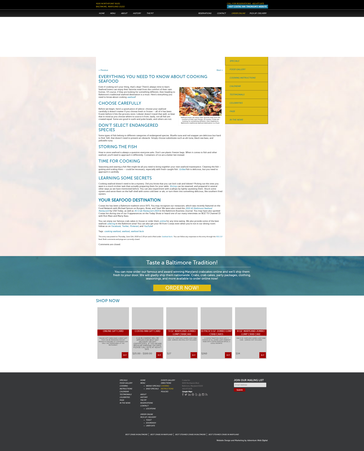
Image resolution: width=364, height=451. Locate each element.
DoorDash (151, 423)
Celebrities (235, 103)
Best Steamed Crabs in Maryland (223, 435)
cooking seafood (112, 231)
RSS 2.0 (219, 237)
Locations (151, 409)
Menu (112, 13)
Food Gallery (237, 69)
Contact (221, 13)
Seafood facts (167, 237)
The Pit (150, 13)
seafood (126, 231)
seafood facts (137, 231)
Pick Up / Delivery (258, 13)
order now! (182, 288)
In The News (236, 120)
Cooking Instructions (242, 78)
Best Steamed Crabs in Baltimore (190, 435)
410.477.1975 (258, 4)
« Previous (103, 70)
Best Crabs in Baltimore (136, 435)
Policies (164, 392)
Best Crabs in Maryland (161, 435)
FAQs (232, 111)
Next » (219, 70)
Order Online (238, 13)
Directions (166, 383)
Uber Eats (150, 426)
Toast (148, 420)
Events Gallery (168, 380)
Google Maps (187, 392)
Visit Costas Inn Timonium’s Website (247, 7)
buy (125, 355)
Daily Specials (152, 389)
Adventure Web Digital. (257, 440)
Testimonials (236, 94)
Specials (234, 61)
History (137, 13)
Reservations (204, 13)
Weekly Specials (153, 386)
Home (101, 13)
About (124, 13)
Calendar (235, 86)
